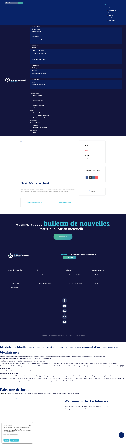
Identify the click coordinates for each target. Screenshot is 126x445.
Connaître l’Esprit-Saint (38, 50)
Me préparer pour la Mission (39, 59)
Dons (33, 82)
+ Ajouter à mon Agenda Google (34, 202)
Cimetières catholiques (37, 39)
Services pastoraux (35, 122)
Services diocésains (36, 31)
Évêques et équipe (36, 29)
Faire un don (35, 79)
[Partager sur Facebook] (87, 177)
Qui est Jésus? (35, 45)
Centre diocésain (34, 93)
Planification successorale (38, 84)
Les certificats (35, 36)
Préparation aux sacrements (39, 73)
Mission (32, 110)
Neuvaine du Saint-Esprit (40, 53)
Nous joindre (35, 65)
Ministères (34, 70)
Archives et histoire (37, 34)
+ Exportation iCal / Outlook (64, 202)
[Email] (96, 177)
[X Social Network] (90, 177)
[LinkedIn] (93, 177)
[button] (74, 90)
